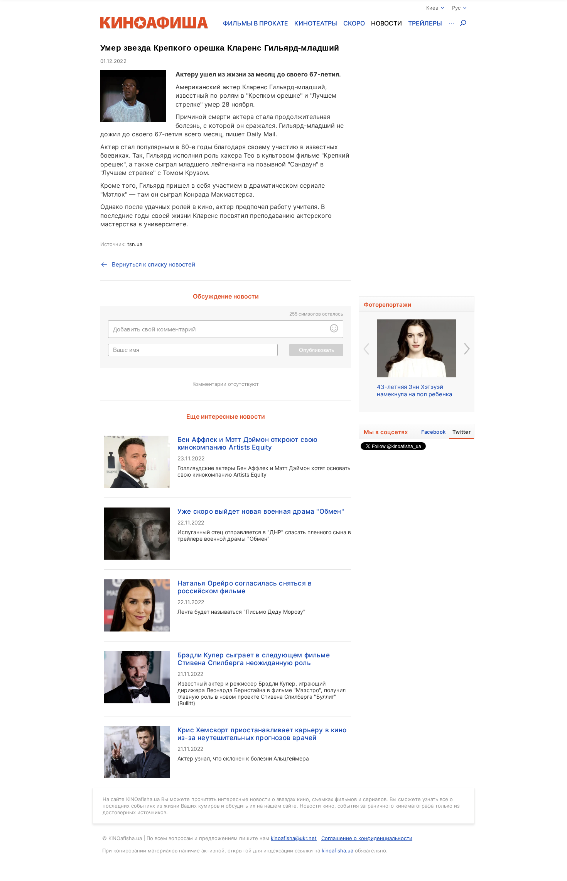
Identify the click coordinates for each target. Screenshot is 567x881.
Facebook (433, 432)
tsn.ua (134, 244)
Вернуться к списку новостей (153, 264)
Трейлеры (425, 23)
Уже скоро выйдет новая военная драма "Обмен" (260, 511)
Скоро (354, 23)
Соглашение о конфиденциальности (366, 838)
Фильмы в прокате (255, 23)
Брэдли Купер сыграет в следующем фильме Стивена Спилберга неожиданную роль (253, 659)
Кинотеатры (315, 23)
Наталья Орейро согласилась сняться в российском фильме (244, 587)
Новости (386, 23)
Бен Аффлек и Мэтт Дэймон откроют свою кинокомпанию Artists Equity (247, 443)
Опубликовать (316, 350)
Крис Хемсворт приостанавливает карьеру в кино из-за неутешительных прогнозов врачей (261, 734)
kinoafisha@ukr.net (294, 838)
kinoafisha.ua (337, 850)
